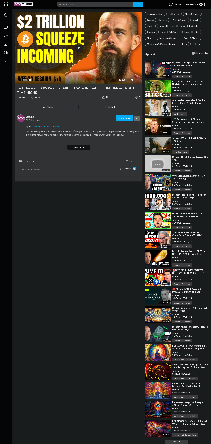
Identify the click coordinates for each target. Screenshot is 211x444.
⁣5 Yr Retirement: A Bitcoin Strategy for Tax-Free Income (188, 120)
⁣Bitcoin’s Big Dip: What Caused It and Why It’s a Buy (190, 64)
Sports (196, 20)
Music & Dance (192, 14)
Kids (197, 32)
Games (150, 20)
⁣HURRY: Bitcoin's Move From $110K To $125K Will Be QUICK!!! (187, 216)
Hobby (150, 26)
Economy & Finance (168, 38)
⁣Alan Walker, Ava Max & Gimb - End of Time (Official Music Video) (188, 103)
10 (127, 80)
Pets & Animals (179, 20)
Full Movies (174, 14)
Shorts (150, 38)
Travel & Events (166, 26)
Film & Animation (155, 14)
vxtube (175, 68)
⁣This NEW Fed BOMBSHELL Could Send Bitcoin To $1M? (187, 234)
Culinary (185, 32)
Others (196, 44)
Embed (111, 107)
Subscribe (124, 118)
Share (50, 107)
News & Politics (168, 32)
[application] (78, 48)
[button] (196, 4)
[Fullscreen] (138, 79)
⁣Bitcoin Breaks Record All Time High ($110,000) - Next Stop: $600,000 (189, 254)
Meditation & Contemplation (161, 44)
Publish (128, 168)
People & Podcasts (189, 26)
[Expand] (6, 4)
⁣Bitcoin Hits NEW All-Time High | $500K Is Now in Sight (190, 196)
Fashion (163, 20)
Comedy (151, 32)
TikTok (183, 44)
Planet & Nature (191, 38)
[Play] (18, 79)
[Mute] (132, 79)
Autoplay (203, 53)
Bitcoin (55, 126)
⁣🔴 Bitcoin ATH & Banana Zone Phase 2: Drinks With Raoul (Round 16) (189, 292)
